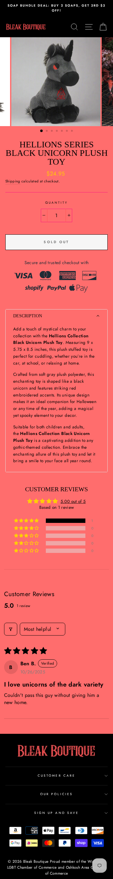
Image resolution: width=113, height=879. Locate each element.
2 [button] (47, 131)
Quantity (56, 202)
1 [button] (41, 131)
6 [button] (67, 131)
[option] (56, 8)
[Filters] (10, 629)
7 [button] (72, 131)
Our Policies (56, 794)
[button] (56, 316)
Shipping (12, 181)
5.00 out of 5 (73, 501)
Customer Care (56, 775)
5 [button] (62, 131)
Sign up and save (56, 812)
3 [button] (52, 131)
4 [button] (57, 131)
